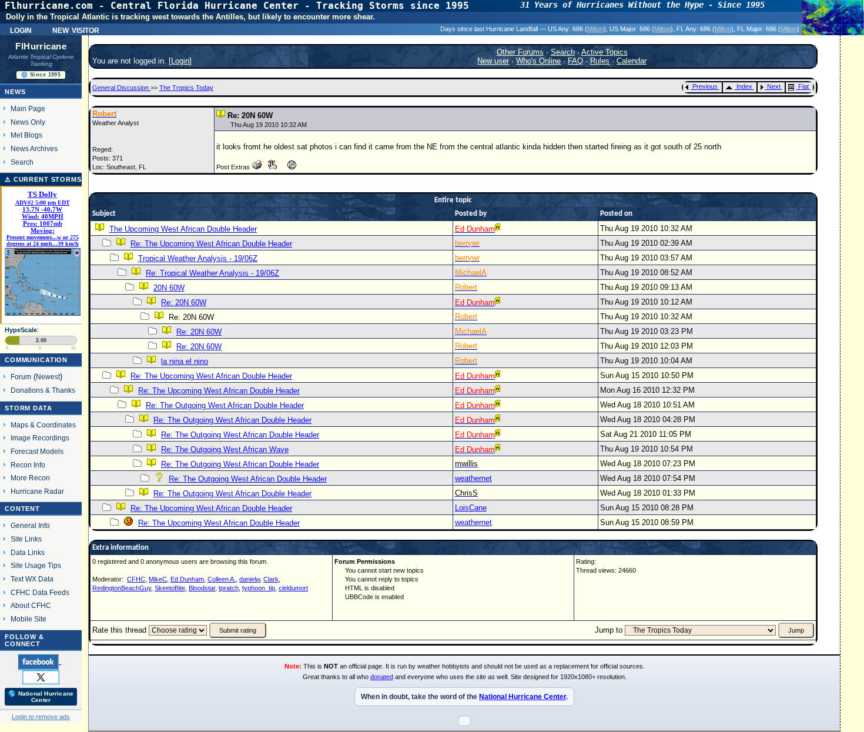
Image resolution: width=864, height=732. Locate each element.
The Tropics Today (186, 87)
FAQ (575, 60)
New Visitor (75, 29)
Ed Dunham (187, 579)
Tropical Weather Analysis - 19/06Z (197, 258)
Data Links (28, 552)
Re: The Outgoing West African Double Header (225, 405)
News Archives (34, 148)
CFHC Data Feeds (40, 592)
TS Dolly (42, 194)
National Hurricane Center (522, 697)
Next (773, 86)
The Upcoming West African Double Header (183, 229)
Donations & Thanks (43, 390)
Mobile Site (28, 619)
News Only (28, 122)
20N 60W (169, 287)
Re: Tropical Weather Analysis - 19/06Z (212, 273)
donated (381, 676)
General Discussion (121, 87)
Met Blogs (26, 135)
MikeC (158, 579)
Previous (705, 86)
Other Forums (520, 52)
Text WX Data (32, 579)
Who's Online (538, 60)
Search (22, 162)
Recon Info (28, 465)
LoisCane (471, 507)
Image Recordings (40, 438)
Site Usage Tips (36, 565)
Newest (48, 376)
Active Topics (604, 52)
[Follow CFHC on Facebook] (39, 661)
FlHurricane (40, 46)
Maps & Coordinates (43, 425)
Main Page (28, 108)
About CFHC (31, 605)
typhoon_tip (258, 587)
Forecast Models (37, 451)
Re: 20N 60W (183, 302)
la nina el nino (184, 361)
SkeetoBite (170, 587)
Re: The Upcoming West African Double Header (211, 243)
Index (744, 86)
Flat (803, 86)
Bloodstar (202, 587)
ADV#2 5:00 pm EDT (42, 202)
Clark (271, 579)
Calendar (632, 60)
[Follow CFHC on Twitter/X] (40, 677)
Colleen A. (221, 579)
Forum (21, 376)
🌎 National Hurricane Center (40, 696)
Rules (600, 60)
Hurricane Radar (37, 491)
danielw (249, 579)
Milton (595, 28)
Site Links (26, 539)
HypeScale (21, 329)
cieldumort (293, 587)
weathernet (473, 478)
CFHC (136, 579)
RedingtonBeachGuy (121, 587)
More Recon (30, 478)
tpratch (229, 587)
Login (21, 29)
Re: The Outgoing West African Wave (225, 449)
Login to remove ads (41, 716)
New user (493, 60)
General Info (30, 525)
